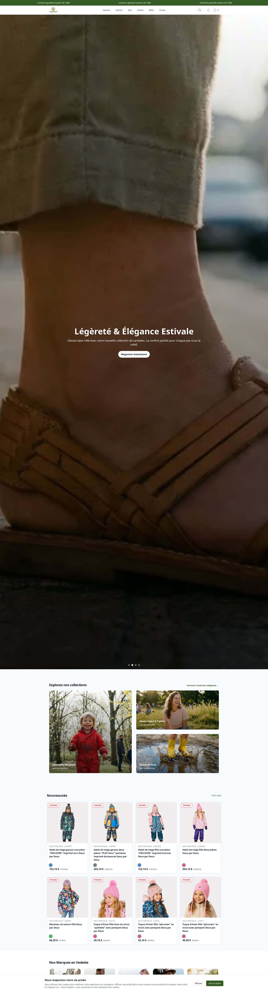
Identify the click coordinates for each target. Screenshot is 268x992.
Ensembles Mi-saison (64, 764)
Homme (106, 10)
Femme (119, 10)
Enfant (140, 10)
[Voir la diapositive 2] (132, 665)
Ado (130, 10)
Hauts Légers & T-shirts (152, 721)
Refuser (198, 983)
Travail (162, 10)
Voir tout (216, 795)
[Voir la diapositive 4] (139, 665)
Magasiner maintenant (134, 357)
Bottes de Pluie (148, 764)
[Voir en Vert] (50, 936)
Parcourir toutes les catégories (203, 685)
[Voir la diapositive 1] (129, 665)
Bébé (151, 10)
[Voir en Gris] (95, 865)
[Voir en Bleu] (50, 865)
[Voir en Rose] (183, 865)
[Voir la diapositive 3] (136, 665)
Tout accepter (214, 983)
